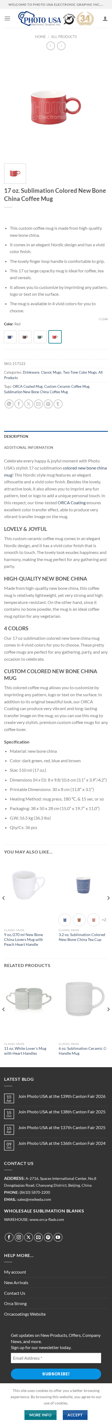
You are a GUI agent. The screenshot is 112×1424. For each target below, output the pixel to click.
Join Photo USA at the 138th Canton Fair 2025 (61, 1111)
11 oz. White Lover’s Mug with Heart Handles (25, 1051)
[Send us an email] (38, 1237)
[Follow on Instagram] (18, 1237)
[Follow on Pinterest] (48, 1237)
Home (40, 36)
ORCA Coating (72, 502)
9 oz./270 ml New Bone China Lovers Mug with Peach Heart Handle (23, 939)
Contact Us (14, 1293)
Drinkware (31, 372)
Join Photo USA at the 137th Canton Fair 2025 (61, 1127)
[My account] (105, 18)
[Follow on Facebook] (9, 1237)
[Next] (108, 909)
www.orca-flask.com (47, 1219)
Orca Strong (15, 1303)
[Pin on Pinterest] (48, 403)
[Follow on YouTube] (58, 1237)
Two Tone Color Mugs (80, 372)
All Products (64, 36)
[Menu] (7, 18)
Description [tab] (16, 436)
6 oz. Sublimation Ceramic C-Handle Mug (83, 1051)
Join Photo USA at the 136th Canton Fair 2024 (61, 1143)
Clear (103, 319)
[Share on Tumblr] (58, 403)
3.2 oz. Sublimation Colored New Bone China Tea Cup (82, 937)
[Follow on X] (28, 1237)
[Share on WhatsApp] (9, 403)
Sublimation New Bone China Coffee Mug (36, 392)
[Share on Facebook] (18, 403)
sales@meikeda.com (34, 1199)
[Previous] (4, 909)
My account (15, 1271)
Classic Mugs (51, 372)
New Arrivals (16, 1282)
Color (8, 324)
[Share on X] (28, 403)
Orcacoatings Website (25, 1313)
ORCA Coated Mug (28, 386)
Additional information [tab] (29, 447)
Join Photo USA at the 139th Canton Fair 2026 (61, 1096)
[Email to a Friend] (38, 403)
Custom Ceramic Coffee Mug (66, 386)
